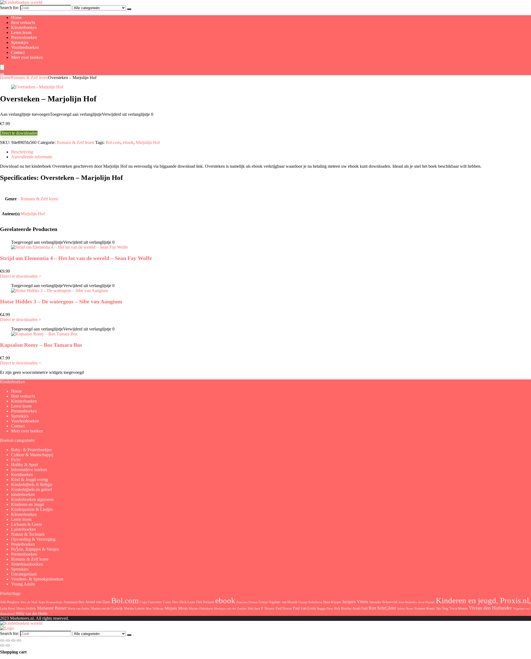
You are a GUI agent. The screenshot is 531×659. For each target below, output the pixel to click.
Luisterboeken (23, 529)
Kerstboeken (22, 474)
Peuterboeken (23, 544)
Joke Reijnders (408, 602)
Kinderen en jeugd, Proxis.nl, (483, 600)
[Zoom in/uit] (2, 640)
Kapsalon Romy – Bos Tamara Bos (41, 345)
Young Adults (23, 584)
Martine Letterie (134, 608)
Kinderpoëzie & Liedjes (32, 509)
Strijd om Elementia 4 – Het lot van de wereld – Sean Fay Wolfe (76, 258)
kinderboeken (23, 494)
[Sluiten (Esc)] (19, 640)
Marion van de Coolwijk (107, 608)
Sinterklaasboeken (27, 564)
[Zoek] (129, 9)
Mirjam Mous (176, 608)
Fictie (16, 459)
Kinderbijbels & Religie (32, 484)
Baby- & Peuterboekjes (31, 449)
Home (16, 17)
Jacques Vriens (355, 601)
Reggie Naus (325, 608)
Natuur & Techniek (28, 534)
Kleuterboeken (24, 27)
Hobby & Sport (24, 464)
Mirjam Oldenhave (201, 608)
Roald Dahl (360, 608)
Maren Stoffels (26, 608)
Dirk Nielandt (205, 602)
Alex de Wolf (28, 602)
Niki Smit (254, 608)
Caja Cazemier (151, 602)
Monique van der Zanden (230, 608)
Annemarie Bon (73, 602)
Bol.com (113, 142)
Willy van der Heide (31, 613)
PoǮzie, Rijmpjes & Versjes (35, 549)
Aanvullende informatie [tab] (31, 156)
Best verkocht (23, 22)
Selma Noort (405, 608)
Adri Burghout (9, 602)
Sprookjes (19, 42)
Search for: (9, 7)
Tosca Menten (458, 608)
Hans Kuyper (332, 602)
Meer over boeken (27, 57)
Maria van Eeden (79, 608)
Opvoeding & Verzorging (33, 539)
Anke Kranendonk (50, 602)
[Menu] (2, 67)
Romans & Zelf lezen (29, 77)
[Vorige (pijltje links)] (2, 645)
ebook (128, 142)
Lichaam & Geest (26, 524)
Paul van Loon (304, 608)
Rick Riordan (343, 608)
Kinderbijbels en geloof (31, 489)
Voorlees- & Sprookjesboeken (37, 579)
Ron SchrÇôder (382, 608)
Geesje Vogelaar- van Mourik (278, 602)
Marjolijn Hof (148, 142)
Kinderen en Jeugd (27, 504)
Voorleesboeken (25, 47)
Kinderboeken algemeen (32, 499)
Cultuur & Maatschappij (32, 454)
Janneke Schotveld (383, 602)
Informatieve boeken (29, 469)
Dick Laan (187, 602)
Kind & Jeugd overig (29, 479)
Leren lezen (21, 32)
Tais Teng (442, 608)
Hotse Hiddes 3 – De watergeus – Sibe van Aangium (61, 301)
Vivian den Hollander (490, 608)
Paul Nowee (284, 608)
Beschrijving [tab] (22, 151)
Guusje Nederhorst (310, 602)
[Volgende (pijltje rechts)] (8, 645)
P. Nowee (268, 608)
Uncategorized (24, 574)
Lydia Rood (7, 608)
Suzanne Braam (424, 608)
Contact (18, 52)
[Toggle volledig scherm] (8, 640)
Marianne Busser (52, 608)
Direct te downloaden (19, 133)
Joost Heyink (426, 602)
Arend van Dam (97, 602)
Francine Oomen (247, 602)
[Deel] (13, 640)
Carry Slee (170, 602)
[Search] (2, 74)
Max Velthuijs (154, 608)
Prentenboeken (24, 37)
